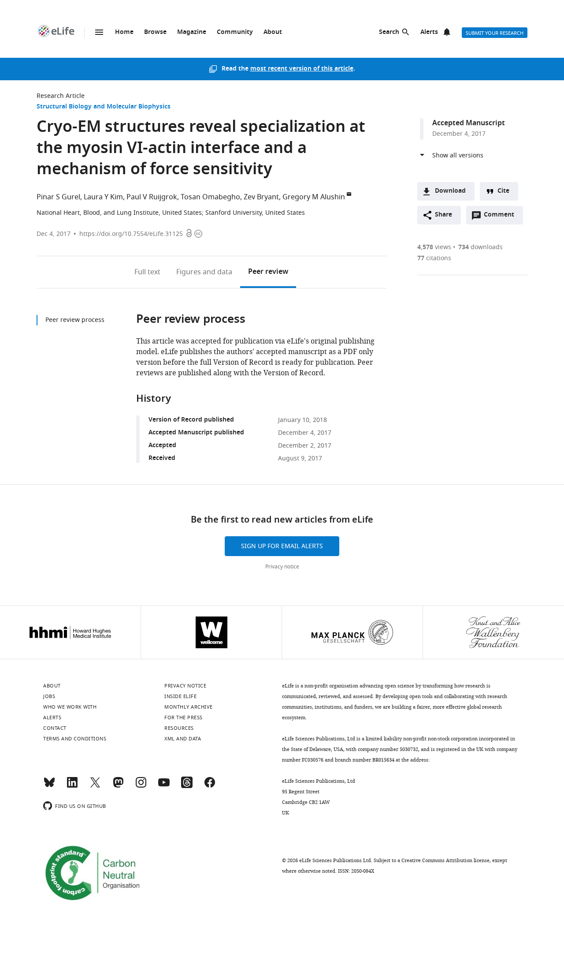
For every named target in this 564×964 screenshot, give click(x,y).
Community (235, 32)
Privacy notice (282, 567)
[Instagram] (141, 786)
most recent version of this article (301, 69)
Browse (155, 32)
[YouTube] (164, 786)
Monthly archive (188, 706)
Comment (501, 216)
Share (443, 215)
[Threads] (187, 786)
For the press (183, 717)
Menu (99, 32)
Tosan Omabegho (210, 197)
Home (124, 32)
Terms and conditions (74, 738)
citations (434, 258)
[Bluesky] (49, 786)
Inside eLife (180, 696)
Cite (503, 191)
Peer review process (74, 320)
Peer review (268, 272)
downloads (480, 247)
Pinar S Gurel (58, 197)
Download (450, 191)
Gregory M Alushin (313, 197)
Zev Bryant (261, 197)
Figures (204, 272)
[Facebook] (210, 786)
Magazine (191, 32)
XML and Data (182, 738)
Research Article (61, 96)
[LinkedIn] (72, 786)
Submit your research (494, 33)
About (272, 32)
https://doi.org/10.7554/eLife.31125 (131, 234)
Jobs (49, 696)
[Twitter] (95, 786)
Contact (55, 728)
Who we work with (69, 706)
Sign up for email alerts (282, 546)
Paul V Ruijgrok (151, 197)
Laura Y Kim (103, 197)
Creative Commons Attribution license (445, 860)
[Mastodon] (118, 786)
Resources (179, 728)
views (434, 247)
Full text (147, 272)
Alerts (429, 32)
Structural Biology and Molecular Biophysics (104, 107)
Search (389, 32)
